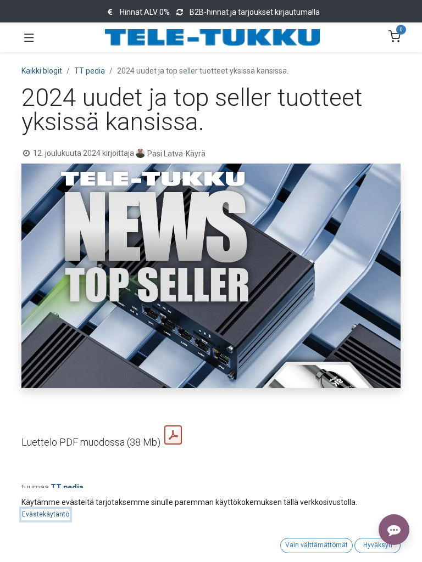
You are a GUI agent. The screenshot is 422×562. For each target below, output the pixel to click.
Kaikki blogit (41, 70)
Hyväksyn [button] (377, 545)
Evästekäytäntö (45, 514)
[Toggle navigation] (29, 37)
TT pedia (89, 70)
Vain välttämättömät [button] (316, 545)
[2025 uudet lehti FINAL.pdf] (173, 435)
